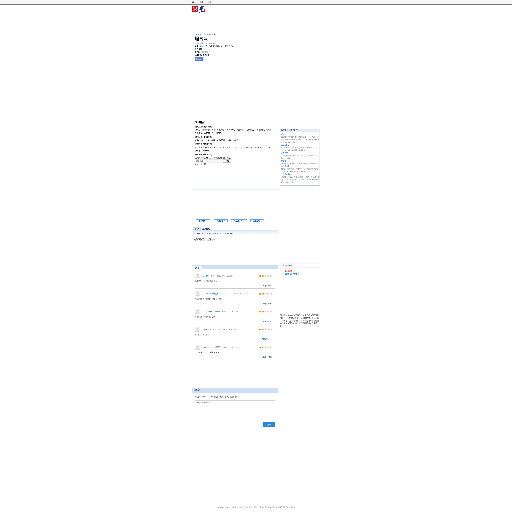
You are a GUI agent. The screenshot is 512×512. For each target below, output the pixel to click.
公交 (209, 2)
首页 (194, 2)
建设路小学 (285, 166)
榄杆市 (283, 134)
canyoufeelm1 (207, 312)
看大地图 (203, 221)
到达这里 (221, 221)
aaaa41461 (206, 329)
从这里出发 (239, 221)
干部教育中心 (286, 174)
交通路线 (206, 229)
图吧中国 (198, 35)
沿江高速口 (285, 145)
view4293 (205, 276)
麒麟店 (283, 161)
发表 (269, 425)
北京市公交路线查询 (292, 274)
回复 (263, 286)
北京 (201, 46)
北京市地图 (289, 271)
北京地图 (206, 35)
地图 (201, 2)
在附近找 (257, 221)
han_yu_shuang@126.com (212, 294)
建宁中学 (284, 153)
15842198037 (207, 347)
